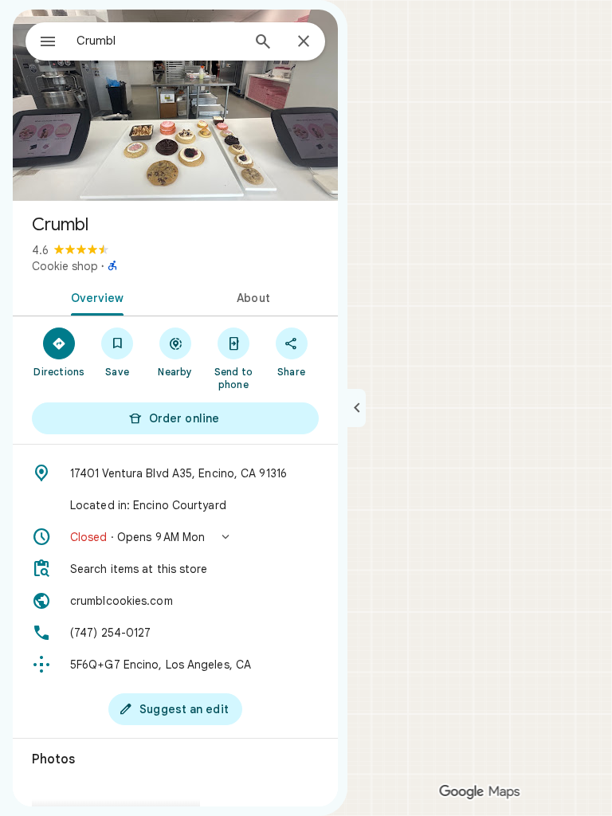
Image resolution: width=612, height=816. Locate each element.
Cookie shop (65, 266)
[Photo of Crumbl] (175, 105)
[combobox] (158, 40)
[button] (175, 537)
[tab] (94, 296)
